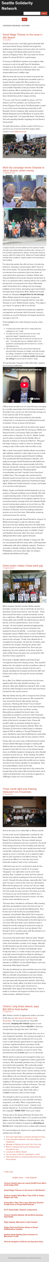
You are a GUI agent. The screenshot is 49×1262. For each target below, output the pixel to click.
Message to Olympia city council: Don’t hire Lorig (23, 1144)
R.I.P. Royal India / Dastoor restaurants (20, 1209)
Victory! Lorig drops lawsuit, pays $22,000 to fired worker (21, 1007)
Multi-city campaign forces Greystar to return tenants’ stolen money (23, 169)
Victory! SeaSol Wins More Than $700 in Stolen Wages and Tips (24, 1196)
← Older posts (8, 1172)
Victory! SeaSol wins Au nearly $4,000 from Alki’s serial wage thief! (25, 1184)
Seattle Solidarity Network (17, 5)
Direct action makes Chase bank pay (23, 565)
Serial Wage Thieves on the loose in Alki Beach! (22, 36)
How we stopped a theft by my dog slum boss (23, 1241)
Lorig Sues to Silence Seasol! (16, 1152)
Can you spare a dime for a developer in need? (23, 1154)
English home (17, 1177)
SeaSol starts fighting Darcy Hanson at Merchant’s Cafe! (21, 1235)
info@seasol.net (19, 131)
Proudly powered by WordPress (18, 1258)
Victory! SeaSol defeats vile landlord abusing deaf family (23, 1216)
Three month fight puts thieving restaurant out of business (20, 790)
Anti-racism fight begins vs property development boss (25, 1137)
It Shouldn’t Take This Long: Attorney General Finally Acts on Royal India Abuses (23, 1203)
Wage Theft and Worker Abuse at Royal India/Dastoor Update (21, 1228)
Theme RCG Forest (35, 1258)
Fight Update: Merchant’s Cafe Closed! (20, 1222)
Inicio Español (31, 1177)
